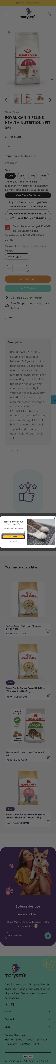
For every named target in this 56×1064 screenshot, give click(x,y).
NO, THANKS (13, 541)
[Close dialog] (54, 518)
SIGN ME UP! (13, 537)
